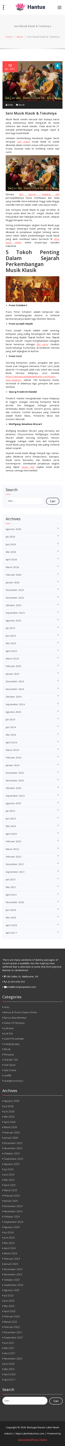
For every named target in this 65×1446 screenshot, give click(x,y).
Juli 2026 (10, 536)
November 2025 (15, 597)
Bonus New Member (15, 1017)
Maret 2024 (12, 749)
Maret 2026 (12, 567)
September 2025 (15, 612)
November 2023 (15, 780)
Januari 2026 (12, 582)
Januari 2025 (12, 673)
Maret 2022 (12, 849)
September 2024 (15, 704)
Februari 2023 (13, 841)
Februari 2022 (13, 856)
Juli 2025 (10, 628)
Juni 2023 (11, 818)
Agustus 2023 (13, 803)
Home (8, 36)
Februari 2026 (13, 574)
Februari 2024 (13, 757)
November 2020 (15, 902)
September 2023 (15, 795)
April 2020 (11, 925)
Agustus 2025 (13, 620)
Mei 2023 (11, 826)
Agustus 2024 (13, 711)
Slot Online (10, 1070)
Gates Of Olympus (14, 1022)
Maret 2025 (12, 658)
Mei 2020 (11, 917)
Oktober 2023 (13, 788)
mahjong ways (12, 1043)
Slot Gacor (10, 1064)
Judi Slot (8, 1033)
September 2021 (15, 871)
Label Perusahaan (14, 1038)
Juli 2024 (10, 719)
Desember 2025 (15, 589)
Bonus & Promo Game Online (20, 1012)
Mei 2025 (11, 643)
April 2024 (11, 742)
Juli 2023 (10, 810)
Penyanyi (9, 1054)
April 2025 (11, 651)
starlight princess (13, 1080)
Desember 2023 (15, 772)
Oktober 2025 (13, 605)
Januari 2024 (12, 765)
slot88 (7, 1075)
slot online (23, 141)
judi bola (8, 1028)
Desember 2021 (15, 864)
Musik (20, 36)
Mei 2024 (11, 734)
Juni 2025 (11, 635)
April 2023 (11, 833)
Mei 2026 (11, 551)
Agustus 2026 (13, 529)
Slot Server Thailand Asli (39, 194)
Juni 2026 (11, 544)
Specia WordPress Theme (32, 1439)
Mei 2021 (11, 887)
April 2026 (11, 559)
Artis (6, 1007)
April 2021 (11, 894)
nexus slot (28, 466)
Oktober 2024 (13, 696)
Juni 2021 (11, 879)
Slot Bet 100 (11, 1059)
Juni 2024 (11, 727)
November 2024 (15, 689)
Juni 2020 (11, 909)
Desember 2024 (15, 681)
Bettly (10, 104)
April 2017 (11, 932)
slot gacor (42, 344)
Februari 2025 (13, 666)
